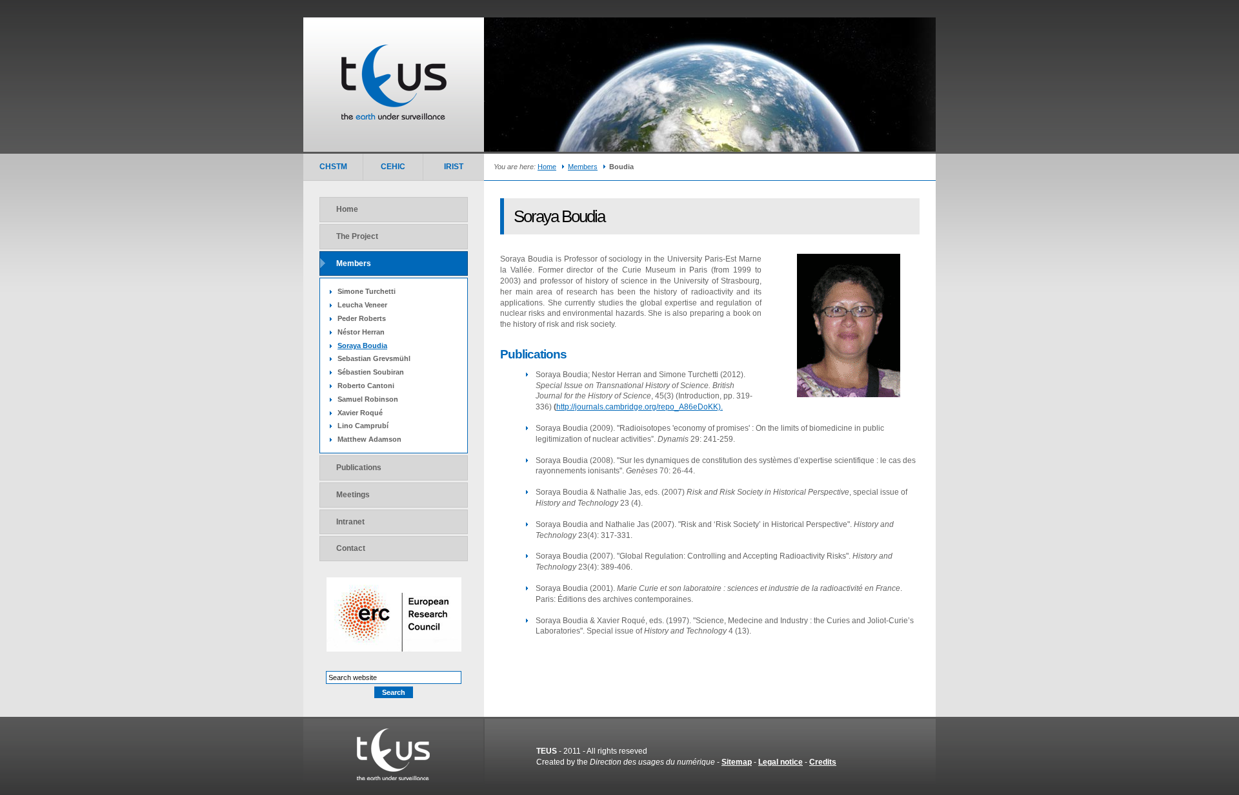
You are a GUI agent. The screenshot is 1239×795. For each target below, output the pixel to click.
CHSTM (333, 166)
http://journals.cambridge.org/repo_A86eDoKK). (639, 406)
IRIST (453, 166)
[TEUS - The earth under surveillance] (394, 116)
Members (583, 166)
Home (547, 166)
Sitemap (736, 762)
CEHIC (393, 166)
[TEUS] (393, 777)
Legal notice (780, 762)
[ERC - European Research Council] (394, 649)
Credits (822, 762)
